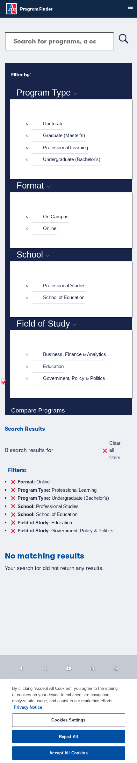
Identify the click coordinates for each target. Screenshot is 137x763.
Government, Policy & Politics (74, 378)
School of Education (63, 297)
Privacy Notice (28, 707)
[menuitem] (74, 123)
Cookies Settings (68, 720)
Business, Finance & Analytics (74, 354)
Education (53, 366)
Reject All (68, 736)
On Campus (55, 216)
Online (49, 228)
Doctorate (53, 123)
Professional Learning (65, 147)
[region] (68, 721)
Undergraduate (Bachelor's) (71, 159)
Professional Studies (64, 285)
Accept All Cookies (68, 753)
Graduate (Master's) (64, 135)
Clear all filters (114, 450)
